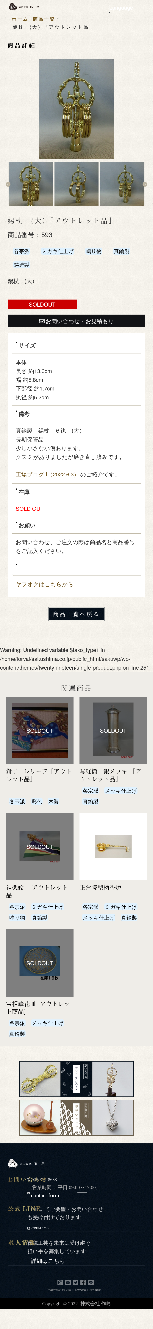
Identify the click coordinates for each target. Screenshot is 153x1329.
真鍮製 (121, 251)
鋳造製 (21, 264)
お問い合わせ (95, 1289)
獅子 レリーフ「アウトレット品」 (39, 775)
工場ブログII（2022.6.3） (47, 474)
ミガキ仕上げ (58, 251)
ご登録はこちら (40, 1228)
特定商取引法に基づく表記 (60, 1289)
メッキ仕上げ (121, 790)
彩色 (37, 801)
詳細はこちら (49, 1260)
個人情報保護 (80, 1289)
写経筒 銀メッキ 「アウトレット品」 (110, 775)
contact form (46, 1194)
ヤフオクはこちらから (45, 584)
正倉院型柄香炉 (100, 887)
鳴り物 (94, 251)
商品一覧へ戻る (76, 614)
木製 (53, 801)
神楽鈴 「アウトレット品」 (37, 891)
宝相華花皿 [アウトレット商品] (38, 1007)
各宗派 (21, 251)
